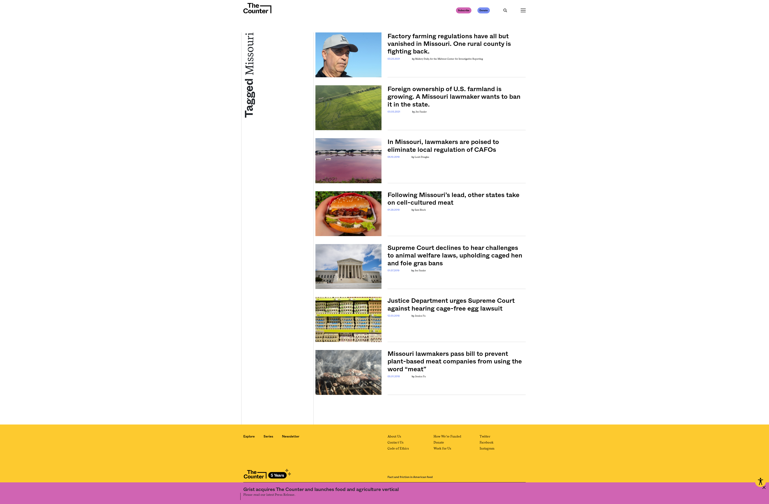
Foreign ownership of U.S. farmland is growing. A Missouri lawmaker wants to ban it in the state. (454, 97)
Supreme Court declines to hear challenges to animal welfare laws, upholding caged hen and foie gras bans (455, 256)
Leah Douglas (422, 157)
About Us (394, 436)
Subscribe (463, 10)
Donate (483, 10)
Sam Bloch (420, 209)
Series (268, 436)
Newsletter (290, 436)
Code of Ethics (398, 448)
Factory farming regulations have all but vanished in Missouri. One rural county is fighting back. (449, 44)
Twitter (485, 436)
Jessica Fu (420, 315)
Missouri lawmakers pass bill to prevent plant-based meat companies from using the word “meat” (455, 361)
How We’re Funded (447, 436)
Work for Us (442, 448)
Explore (249, 436)
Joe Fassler (421, 111)
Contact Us (396, 442)
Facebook (486, 442)
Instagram (487, 448)
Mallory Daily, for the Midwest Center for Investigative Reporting (449, 58)
